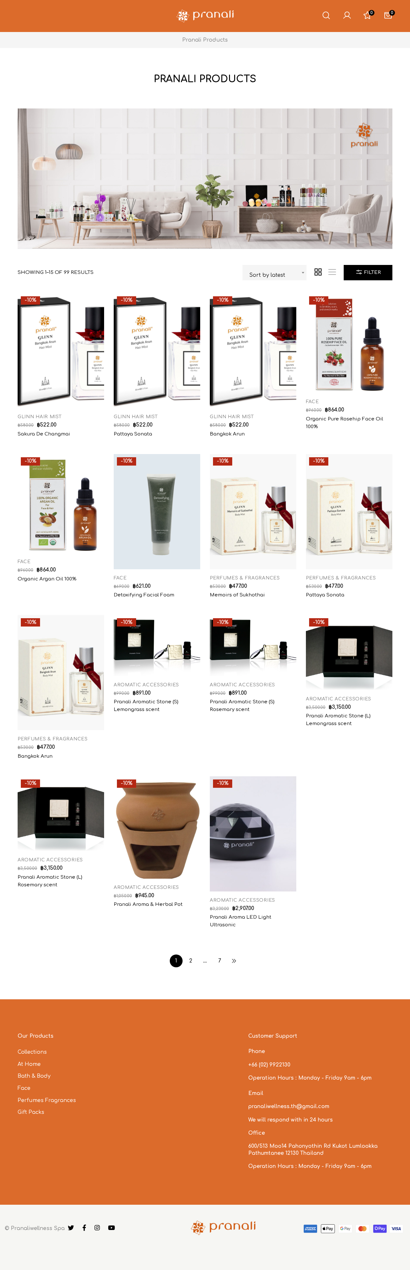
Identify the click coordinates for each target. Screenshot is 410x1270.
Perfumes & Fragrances (245, 578)
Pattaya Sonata (133, 434)
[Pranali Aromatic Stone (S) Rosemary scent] (253, 645)
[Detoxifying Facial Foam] (157, 511)
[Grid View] (318, 272)
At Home (29, 1064)
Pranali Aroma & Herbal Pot (148, 904)
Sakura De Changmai (44, 434)
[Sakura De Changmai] (61, 350)
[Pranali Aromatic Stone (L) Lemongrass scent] (349, 652)
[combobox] (274, 272)
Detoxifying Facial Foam (144, 595)
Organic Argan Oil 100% (47, 579)
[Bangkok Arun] (253, 350)
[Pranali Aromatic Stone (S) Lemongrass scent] (157, 645)
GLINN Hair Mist (40, 416)
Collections (32, 1052)
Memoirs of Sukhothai (237, 595)
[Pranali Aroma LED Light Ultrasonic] (253, 833)
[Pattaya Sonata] (157, 350)
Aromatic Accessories (146, 685)
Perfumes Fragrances (47, 1100)
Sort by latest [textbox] (267, 275)
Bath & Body (34, 1076)
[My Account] (346, 16)
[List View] (332, 272)
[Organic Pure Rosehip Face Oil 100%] (349, 343)
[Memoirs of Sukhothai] (253, 511)
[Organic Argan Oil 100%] (61, 503)
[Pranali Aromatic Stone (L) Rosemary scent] (61, 813)
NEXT (233, 960)
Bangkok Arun (227, 434)
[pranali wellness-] (205, 16)
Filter (372, 272)
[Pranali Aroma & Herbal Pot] (157, 827)
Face (312, 401)
